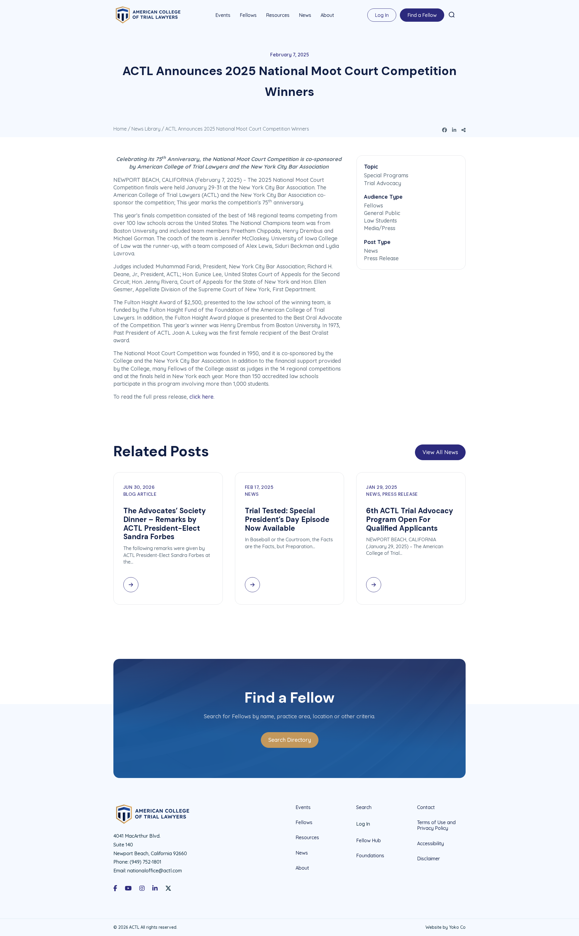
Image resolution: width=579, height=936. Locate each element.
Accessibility (430, 843)
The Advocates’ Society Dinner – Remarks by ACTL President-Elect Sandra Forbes (164, 523)
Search (364, 807)
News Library (145, 129)
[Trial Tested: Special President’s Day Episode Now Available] (252, 584)
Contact (426, 807)
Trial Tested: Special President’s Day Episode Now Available (287, 519)
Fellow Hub (368, 840)
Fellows (248, 15)
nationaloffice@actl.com (154, 871)
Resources (278, 15)
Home (120, 129)
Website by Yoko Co (446, 927)
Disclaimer (428, 858)
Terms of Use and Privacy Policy (436, 825)
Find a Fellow (422, 15)
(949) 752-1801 (145, 862)
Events (222, 15)
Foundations (370, 855)
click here (201, 396)
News (305, 15)
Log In (382, 15)
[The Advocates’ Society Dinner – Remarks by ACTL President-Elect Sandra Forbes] (130, 584)
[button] (451, 14)
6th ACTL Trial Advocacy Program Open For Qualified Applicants (409, 519)
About (327, 15)
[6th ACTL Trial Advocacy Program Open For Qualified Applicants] (373, 584)
